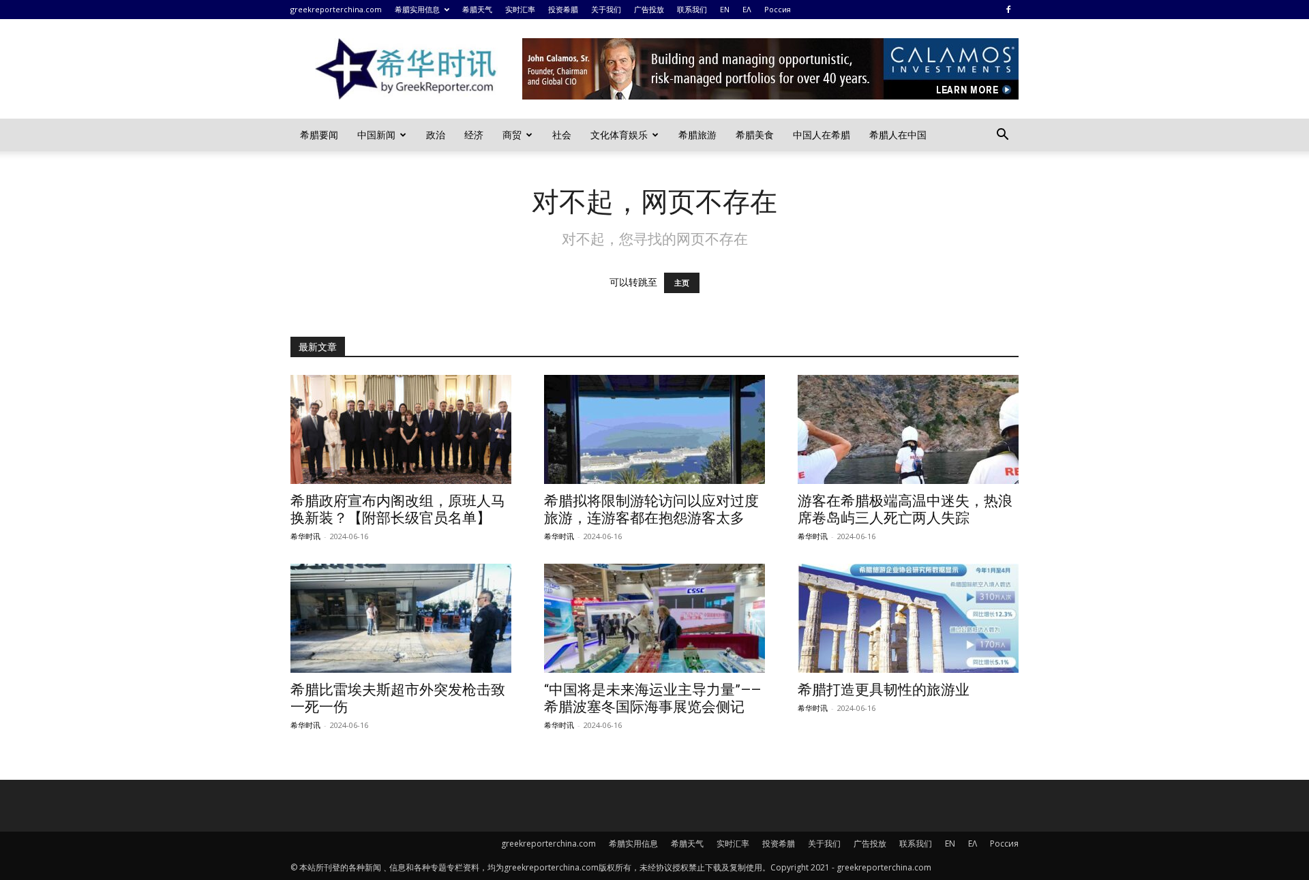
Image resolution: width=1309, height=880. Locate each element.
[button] (1002, 136)
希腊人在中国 (898, 134)
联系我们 (692, 9)
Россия (777, 9)
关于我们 (606, 9)
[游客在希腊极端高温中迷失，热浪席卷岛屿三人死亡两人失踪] (908, 429)
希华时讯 (305, 536)
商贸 (512, 134)
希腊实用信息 (417, 9)
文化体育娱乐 (619, 134)
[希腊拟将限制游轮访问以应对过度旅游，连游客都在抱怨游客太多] (654, 429)
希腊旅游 (697, 134)
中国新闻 (376, 134)
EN (724, 9)
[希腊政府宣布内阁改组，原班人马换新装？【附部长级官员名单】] (400, 429)
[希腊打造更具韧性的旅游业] (908, 618)
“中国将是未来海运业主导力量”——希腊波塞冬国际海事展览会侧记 (652, 698)
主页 (681, 283)
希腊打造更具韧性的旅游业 (883, 690)
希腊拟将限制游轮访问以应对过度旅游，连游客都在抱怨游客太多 (651, 509)
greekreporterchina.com (336, 9)
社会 (561, 134)
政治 (435, 134)
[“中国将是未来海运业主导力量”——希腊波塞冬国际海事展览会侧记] (654, 618)
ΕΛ (746, 9)
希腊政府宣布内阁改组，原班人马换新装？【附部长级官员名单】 (397, 509)
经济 (473, 134)
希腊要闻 (319, 134)
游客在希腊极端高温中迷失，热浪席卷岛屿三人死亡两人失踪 (905, 509)
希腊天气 (477, 9)
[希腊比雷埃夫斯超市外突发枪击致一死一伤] (400, 618)
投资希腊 (563, 9)
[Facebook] (1008, 9)
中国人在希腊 (821, 134)
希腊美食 (755, 134)
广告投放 (649, 9)
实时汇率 (520, 9)
